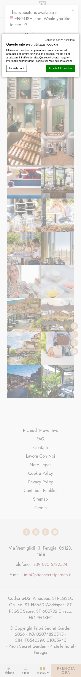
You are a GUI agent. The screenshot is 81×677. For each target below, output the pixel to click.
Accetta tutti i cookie (60, 68)
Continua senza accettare (60, 39)
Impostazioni (16, 68)
